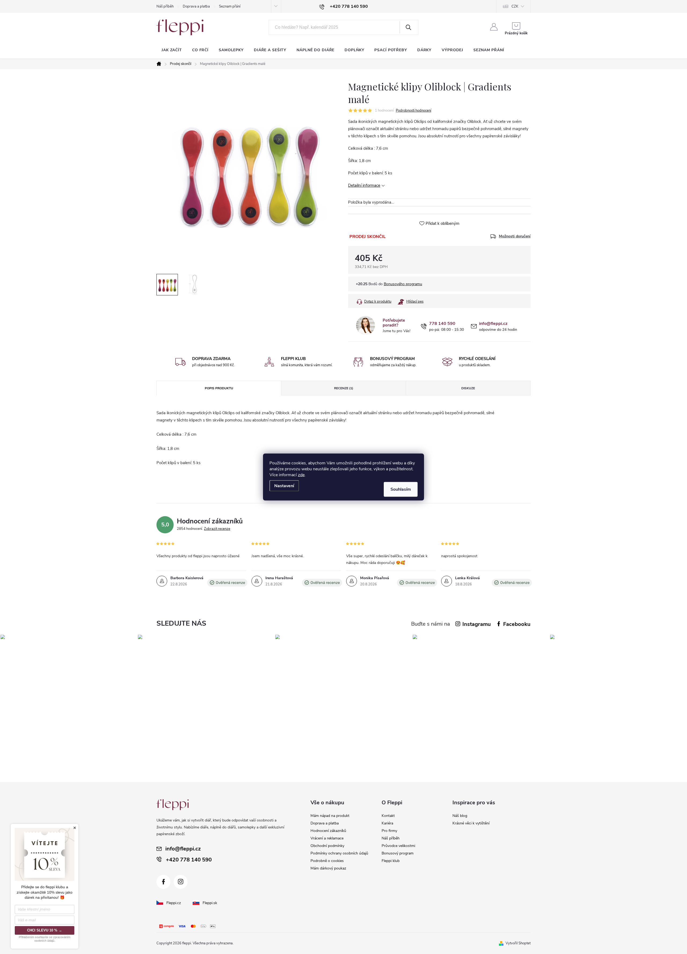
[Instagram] (181, 882)
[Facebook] (163, 882)
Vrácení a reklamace (327, 838)
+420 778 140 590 (189, 859)
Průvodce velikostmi (398, 845)
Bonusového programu (403, 284)
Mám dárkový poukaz (328, 868)
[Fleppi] (172, 804)
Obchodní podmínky (327, 845)
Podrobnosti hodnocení (413, 110)
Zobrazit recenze (217, 528)
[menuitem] (171, 50)
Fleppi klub (391, 860)
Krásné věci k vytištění (470, 823)
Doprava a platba (196, 6)
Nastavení (284, 486)
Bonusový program (398, 853)
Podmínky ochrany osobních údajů (339, 853)
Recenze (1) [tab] (343, 388)
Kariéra (387, 823)
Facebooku (517, 624)
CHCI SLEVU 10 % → (44, 930)
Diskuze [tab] (468, 388)
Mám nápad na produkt (329, 815)
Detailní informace (364, 185)
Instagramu (476, 624)
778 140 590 (442, 323)
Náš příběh (165, 6)
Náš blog (459, 815)
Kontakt (388, 815)
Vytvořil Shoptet (518, 943)
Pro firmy (389, 830)
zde (301, 475)
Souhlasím (400, 489)
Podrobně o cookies (327, 860)
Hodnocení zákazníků (328, 830)
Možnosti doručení (515, 236)
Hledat (408, 27)
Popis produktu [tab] (219, 388)
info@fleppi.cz (493, 323)
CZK (514, 6)
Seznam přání (229, 6)
